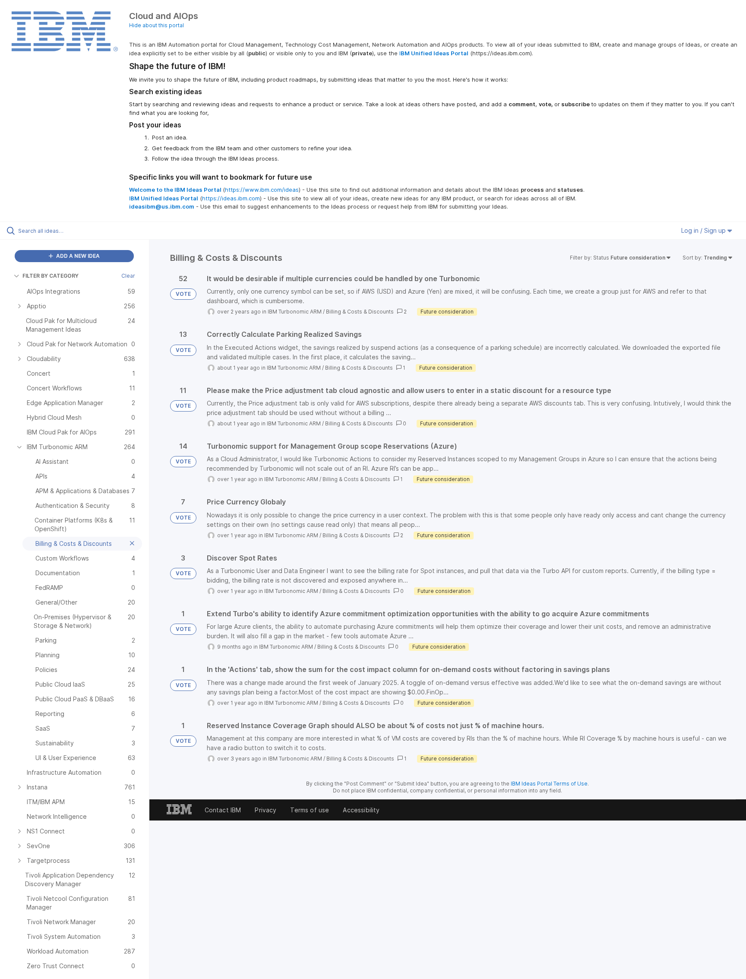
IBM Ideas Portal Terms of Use (549, 783)
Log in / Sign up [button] (704, 230)
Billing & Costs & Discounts (360, 311)
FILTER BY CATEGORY (50, 275)
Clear (128, 275)
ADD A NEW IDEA (77, 256)
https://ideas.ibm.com (231, 198)
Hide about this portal (156, 25)
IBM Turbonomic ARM (295, 311)
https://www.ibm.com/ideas (262, 189)
